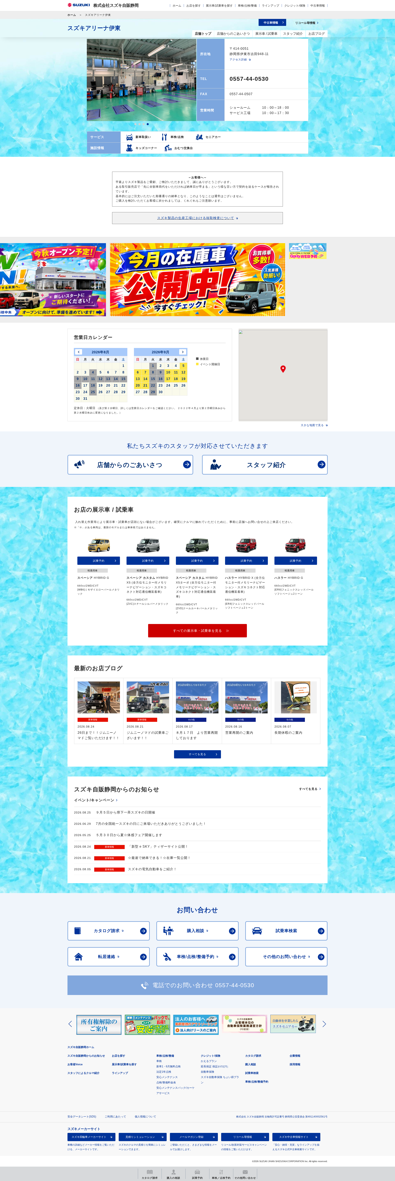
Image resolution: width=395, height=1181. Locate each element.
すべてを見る (197, 754)
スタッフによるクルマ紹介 (83, 1073)
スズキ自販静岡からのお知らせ (86, 1055)
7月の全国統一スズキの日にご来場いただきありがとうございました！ (151, 823)
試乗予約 (99, 560)
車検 (159, 1061)
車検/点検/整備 (247, 5)
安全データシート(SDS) (81, 1116)
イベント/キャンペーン (94, 800)
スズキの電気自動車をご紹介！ (152, 869)
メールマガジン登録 (191, 1136)
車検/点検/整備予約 (256, 1081)
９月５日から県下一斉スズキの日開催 (125, 812)
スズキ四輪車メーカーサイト (89, 1136)
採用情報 (295, 1064)
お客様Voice (74, 1064)
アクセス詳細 (238, 59)
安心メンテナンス (167, 1077)
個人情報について (145, 1116)
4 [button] (148, 124)
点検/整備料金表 (166, 1082)
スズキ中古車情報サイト (294, 1136)
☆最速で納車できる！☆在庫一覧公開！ (159, 858)
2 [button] (139, 124)
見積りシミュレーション (140, 1136)
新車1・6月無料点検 (168, 1066)
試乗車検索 (252, 1073)
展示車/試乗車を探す (219, 5)
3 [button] (144, 124)
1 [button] (135, 124)
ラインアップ (270, 5)
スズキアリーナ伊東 (94, 28)
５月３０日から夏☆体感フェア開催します (129, 835)
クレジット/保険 (294, 5)
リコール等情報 (242, 1136)
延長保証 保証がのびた (214, 1066)
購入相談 (250, 1064)
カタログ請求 (253, 1055)
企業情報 (295, 1055)
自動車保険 (207, 1071)
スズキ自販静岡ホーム (80, 1047)
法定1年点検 (163, 1071)
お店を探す (193, 5)
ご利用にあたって (115, 1116)
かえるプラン (209, 1061)
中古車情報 (317, 5)
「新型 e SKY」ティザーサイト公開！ (158, 846)
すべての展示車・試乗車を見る (197, 630)
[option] (141, 80)
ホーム (177, 5)
